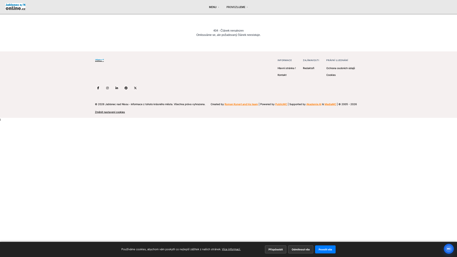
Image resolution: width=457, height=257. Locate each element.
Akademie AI (314, 104)
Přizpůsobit (275, 249)
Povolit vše (325, 249)
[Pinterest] (126, 88)
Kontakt (282, 74)
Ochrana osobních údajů (340, 68)
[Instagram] (107, 88)
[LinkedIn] (117, 88)
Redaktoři (308, 68)
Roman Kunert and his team (241, 104)
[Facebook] (98, 88)
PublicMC (281, 104)
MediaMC (330, 104)
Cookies (331, 74)
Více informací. (231, 249)
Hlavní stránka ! (287, 68)
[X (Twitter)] (135, 88)
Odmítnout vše (301, 249)
